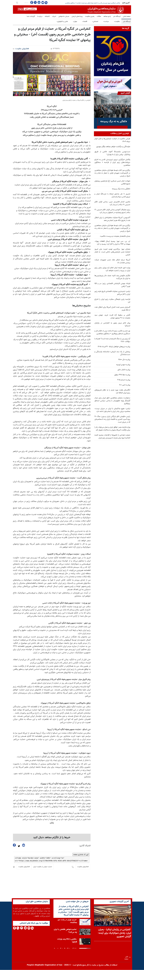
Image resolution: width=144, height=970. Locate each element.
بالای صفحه (126, 957)
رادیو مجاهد (107, 16)
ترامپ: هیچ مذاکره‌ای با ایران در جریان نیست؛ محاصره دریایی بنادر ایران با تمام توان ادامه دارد (112, 410)
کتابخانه (47, 16)
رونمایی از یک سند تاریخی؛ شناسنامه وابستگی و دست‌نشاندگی (112, 353)
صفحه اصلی (126, 16)
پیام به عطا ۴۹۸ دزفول (122, 374)
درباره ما (39, 16)
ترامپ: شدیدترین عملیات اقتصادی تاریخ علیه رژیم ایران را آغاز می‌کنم (112, 293)
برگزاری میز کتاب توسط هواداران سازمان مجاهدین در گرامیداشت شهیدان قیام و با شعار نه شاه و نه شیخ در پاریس (112, 228)
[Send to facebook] (14, 845)
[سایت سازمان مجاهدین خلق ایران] (72, 9)
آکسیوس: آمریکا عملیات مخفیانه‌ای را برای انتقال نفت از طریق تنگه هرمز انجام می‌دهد (112, 219)
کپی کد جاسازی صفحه (81, 854)
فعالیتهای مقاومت (22, 48)
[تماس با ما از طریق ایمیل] (28, 928)
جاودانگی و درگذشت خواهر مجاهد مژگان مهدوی (113, 146)
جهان (75, 21)
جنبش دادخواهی (63, 16)
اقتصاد (84, 21)
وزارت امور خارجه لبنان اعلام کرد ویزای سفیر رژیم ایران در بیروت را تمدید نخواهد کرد (112, 269)
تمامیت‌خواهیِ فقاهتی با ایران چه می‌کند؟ (65, 931)
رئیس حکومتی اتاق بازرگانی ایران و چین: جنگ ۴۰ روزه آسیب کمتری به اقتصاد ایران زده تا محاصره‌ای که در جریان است (112, 419)
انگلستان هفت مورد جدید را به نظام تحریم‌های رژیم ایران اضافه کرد (112, 391)
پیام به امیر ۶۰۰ (124, 385)
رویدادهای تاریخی (77, 16)
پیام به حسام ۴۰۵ (123, 380)
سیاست (106, 21)
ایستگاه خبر (116, 16)
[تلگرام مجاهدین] (42, 2)
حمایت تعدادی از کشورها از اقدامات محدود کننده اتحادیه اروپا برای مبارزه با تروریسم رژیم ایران (112, 436)
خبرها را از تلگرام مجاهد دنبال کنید (51, 837)
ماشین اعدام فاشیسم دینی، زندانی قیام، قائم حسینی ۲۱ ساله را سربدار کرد (112, 203)
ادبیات (54, 16)
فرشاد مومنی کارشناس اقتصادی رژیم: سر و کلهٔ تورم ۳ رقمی (112, 285)
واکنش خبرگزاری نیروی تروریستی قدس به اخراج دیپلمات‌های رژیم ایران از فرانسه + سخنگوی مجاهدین (112, 162)
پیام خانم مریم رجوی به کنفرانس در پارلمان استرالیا (112, 324)
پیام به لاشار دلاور (123, 369)
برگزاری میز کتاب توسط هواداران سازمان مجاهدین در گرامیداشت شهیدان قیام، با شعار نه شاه (95, 3)
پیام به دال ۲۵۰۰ (124, 359)
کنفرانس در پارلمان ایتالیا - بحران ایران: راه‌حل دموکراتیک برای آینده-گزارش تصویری (114, 933)
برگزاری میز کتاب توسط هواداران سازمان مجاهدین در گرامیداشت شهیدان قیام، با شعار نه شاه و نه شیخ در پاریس (112, 173)
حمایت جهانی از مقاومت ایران (42, 867)
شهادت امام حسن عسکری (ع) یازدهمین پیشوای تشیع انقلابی (112, 182)
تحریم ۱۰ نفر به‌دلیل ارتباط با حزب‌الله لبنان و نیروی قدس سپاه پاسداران (112, 195)
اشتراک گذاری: (85, 845)
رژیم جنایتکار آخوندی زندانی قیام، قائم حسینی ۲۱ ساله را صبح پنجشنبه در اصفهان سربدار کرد (112, 211)
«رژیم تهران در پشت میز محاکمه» (67, 921)
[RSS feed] (46, 2)
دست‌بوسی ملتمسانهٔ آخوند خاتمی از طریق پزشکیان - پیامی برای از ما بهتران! (112, 153)
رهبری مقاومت (89, 16)
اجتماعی (95, 21)
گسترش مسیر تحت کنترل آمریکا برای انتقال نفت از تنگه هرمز (112, 308)
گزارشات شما (31, 16)
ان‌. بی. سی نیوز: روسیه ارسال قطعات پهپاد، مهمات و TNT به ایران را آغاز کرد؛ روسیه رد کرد (112, 243)
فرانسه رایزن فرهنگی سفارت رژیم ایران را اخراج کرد (112, 301)
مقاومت (117, 21)
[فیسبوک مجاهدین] (31, 2)
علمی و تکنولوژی (62, 21)
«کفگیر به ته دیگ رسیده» (121, 189)
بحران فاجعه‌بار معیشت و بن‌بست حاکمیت (115, 236)
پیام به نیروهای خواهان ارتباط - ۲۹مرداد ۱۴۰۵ (114, 346)
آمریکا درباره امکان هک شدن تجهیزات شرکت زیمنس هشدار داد (112, 261)
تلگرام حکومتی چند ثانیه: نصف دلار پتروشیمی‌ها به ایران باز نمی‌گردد (112, 277)
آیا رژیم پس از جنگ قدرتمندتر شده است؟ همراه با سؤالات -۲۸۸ (112, 340)
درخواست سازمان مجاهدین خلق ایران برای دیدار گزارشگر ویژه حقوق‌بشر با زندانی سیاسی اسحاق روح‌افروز (112, 401)
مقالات (99, 16)
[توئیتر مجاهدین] (35, 2)
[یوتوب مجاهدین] (38, 2)
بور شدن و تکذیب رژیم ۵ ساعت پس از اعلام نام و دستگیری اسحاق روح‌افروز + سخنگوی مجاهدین (112, 332)
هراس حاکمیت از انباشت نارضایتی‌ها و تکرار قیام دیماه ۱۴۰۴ (112, 140)
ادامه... (36, 916)
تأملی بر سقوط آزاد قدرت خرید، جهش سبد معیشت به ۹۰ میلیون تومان (112, 316)
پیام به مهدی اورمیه (123, 364)
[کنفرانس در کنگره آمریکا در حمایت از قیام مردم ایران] (52, 74)
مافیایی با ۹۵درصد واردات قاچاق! (67, 940)
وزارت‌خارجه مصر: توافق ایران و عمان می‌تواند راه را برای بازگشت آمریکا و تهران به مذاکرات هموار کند (112, 428)
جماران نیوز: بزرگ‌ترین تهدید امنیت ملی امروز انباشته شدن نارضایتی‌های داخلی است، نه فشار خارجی (112, 252)
